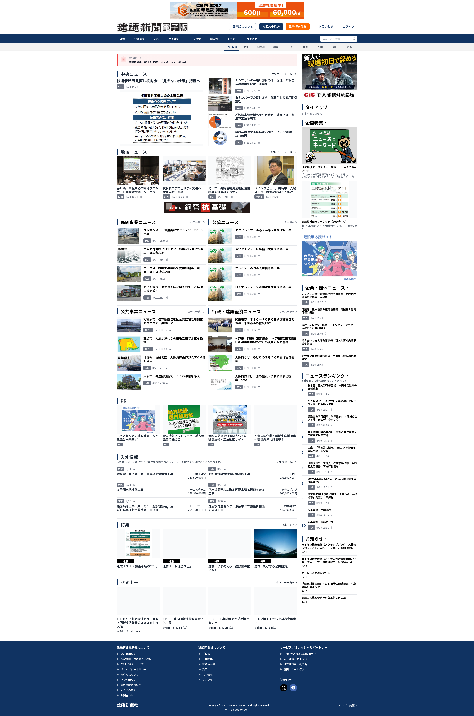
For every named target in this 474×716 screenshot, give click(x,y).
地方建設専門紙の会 (293, 664)
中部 (290, 47)
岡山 (335, 47)
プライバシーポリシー (131, 669)
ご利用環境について (130, 664)
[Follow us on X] (283, 687)
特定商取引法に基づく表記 (134, 659)
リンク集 (205, 680)
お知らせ (314, 539)
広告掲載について (129, 685)
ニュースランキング (325, 376)
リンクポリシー (128, 680)
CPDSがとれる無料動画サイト (299, 654)
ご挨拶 (204, 654)
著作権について (128, 674)
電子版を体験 (298, 26)
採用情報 (205, 674)
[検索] (354, 39)
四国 (320, 47)
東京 (246, 47)
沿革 (202, 669)
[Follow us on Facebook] (293, 687)
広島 (349, 47)
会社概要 (205, 659)
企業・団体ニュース (325, 288)
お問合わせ (326, 26)
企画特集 (314, 123)
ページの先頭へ (348, 705)
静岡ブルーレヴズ (292, 669)
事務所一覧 (206, 664)
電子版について (242, 26)
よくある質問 (126, 690)
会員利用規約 (126, 654)
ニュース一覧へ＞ (195, 222)
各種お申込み (271, 26)
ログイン (348, 26)
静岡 (275, 47)
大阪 (305, 47)
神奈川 (261, 47)
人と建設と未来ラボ (293, 659)
